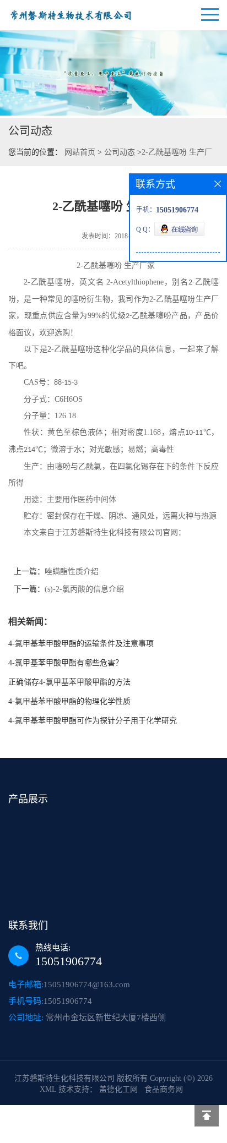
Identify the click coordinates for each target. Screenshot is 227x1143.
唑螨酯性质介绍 (72, 571)
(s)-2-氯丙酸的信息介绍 (84, 589)
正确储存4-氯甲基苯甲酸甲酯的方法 (69, 682)
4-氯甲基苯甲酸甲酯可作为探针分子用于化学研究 (92, 721)
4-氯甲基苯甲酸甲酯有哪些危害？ (65, 663)
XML (48, 1089)
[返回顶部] (206, 1115)
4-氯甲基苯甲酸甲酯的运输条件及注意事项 (81, 643)
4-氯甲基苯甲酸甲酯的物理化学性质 (69, 701)
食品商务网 (163, 1089)
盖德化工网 (118, 1089)
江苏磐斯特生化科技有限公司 (64, 1078)
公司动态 (119, 152)
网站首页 (79, 152)
